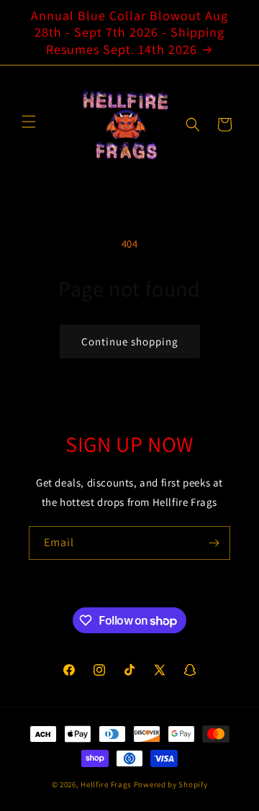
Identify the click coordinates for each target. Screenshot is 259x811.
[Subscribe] (214, 543)
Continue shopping (129, 341)
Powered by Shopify (171, 784)
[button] (193, 124)
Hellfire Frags (106, 784)
